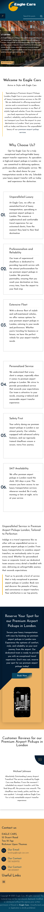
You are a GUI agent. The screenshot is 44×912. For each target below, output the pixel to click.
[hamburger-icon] (2, 16)
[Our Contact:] (3, 859)
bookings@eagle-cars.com (18, 853)
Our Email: (13, 850)
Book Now (6, 63)
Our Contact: (15, 858)
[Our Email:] (3, 850)
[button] (4, 882)
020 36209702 (13, 862)
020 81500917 (13, 870)
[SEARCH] (41, 16)
